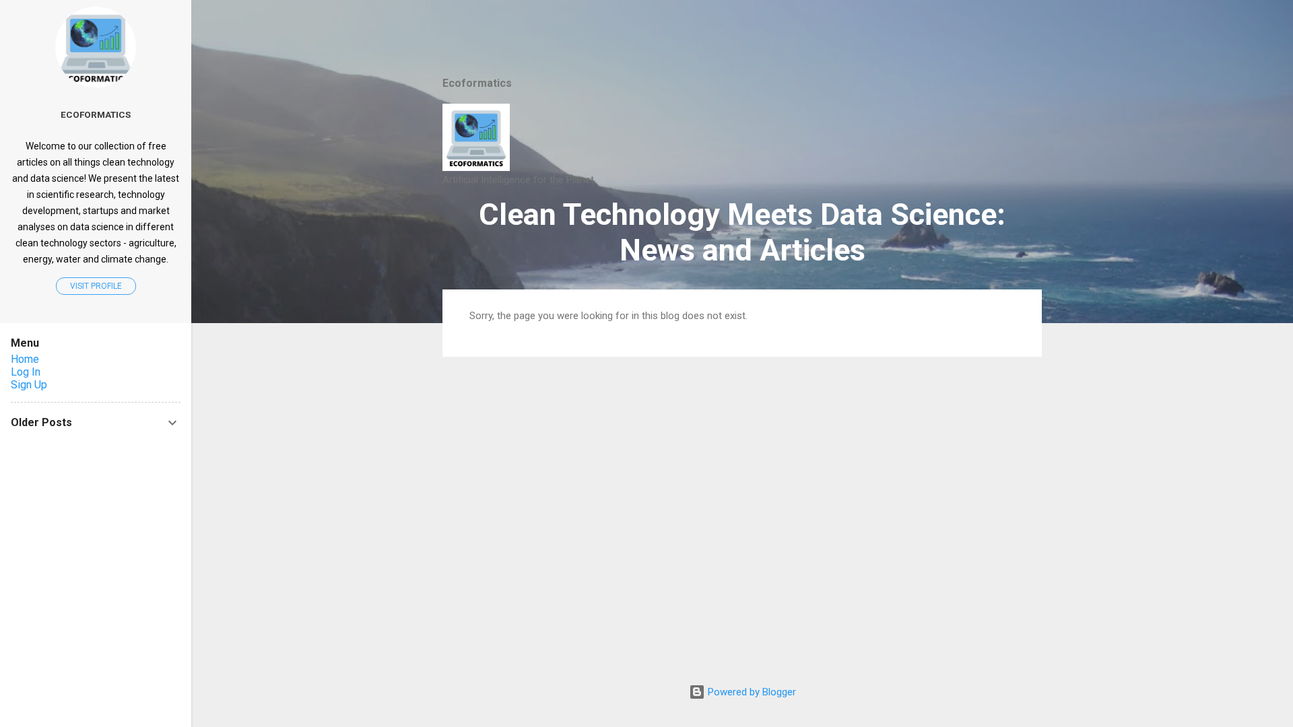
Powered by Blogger (750, 692)
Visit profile (96, 286)
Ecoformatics (96, 114)
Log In (25, 372)
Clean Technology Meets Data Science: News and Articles (742, 232)
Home (25, 359)
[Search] (1034, 36)
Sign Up (29, 384)
